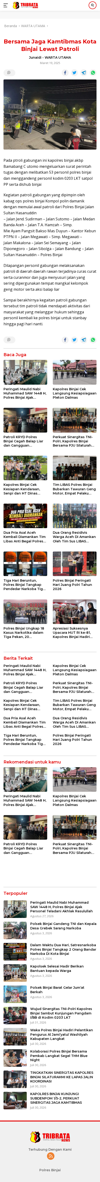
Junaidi (35, 57)
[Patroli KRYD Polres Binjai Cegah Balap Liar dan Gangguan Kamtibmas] (25, 420)
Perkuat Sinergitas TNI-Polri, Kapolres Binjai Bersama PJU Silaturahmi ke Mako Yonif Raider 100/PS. (74, 441)
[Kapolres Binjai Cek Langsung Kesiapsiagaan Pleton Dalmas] (75, 372)
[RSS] (50, 1156)
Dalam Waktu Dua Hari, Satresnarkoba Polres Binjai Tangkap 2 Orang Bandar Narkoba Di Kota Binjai (63, 949)
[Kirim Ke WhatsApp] (93, 72)
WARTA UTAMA (58, 57)
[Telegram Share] (83, 72)
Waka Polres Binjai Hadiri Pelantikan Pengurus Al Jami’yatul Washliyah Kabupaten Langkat (61, 1034)
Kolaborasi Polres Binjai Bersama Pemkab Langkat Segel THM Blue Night (58, 1055)
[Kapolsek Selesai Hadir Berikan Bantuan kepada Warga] (15, 973)
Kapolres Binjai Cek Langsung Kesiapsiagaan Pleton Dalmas (75, 393)
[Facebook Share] (65, 72)
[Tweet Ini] (74, 72)
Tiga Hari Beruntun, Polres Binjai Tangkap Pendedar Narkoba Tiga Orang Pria (24, 584)
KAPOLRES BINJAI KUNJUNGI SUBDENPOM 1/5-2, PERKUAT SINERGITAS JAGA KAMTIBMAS (56, 1098)
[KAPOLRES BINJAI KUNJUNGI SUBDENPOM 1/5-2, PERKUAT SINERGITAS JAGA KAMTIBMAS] (15, 1100)
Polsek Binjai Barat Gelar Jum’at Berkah (57, 989)
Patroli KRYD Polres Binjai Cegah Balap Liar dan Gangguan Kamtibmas (23, 441)
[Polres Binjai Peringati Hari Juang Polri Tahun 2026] (75, 564)
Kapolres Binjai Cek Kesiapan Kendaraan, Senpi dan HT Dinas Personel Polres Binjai (22, 489)
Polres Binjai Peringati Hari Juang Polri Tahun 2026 (72, 584)
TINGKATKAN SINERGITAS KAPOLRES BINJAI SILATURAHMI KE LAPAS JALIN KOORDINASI (61, 1077)
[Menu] (6, 5)
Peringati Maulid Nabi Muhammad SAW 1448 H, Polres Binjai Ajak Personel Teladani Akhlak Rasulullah (24, 393)
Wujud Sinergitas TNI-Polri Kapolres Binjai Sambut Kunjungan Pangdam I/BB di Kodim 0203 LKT (61, 1013)
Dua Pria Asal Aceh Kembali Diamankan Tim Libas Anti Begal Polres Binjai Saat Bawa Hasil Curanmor (24, 536)
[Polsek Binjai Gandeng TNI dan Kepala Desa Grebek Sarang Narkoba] (15, 930)
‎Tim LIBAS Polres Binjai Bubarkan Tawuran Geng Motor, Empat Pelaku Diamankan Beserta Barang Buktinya (74, 489)
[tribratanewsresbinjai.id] (25, 5)
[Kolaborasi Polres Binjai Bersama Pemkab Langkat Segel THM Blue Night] (15, 1058)
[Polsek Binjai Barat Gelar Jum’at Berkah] (15, 994)
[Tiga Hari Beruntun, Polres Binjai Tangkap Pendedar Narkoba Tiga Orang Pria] (25, 564)
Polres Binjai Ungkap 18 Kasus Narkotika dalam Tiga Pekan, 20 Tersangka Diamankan (23, 632)
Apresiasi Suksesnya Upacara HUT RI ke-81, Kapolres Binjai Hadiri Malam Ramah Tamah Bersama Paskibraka (72, 632)
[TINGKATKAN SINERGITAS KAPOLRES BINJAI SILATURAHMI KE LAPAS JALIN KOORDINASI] (15, 1079)
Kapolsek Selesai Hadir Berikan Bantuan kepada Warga (57, 968)
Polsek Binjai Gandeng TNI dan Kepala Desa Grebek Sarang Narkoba (63, 926)
